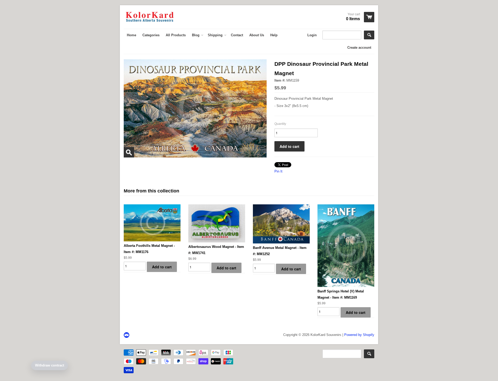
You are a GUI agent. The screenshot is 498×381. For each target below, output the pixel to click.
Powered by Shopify (359, 335)
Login (312, 35)
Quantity (280, 124)
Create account (359, 47)
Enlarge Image (129, 152)
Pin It (278, 171)
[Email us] (127, 335)
